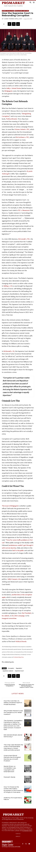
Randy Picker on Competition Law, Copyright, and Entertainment (10, 769)
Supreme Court (19, 670)
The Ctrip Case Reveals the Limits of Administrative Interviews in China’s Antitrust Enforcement (13, 747)
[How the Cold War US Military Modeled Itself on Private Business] (27, 703)
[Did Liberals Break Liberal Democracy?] (27, 737)
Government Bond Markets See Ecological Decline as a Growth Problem (12, 758)
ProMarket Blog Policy (18, 657)
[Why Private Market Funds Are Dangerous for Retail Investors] (27, 713)
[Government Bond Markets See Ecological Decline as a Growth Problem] (27, 757)
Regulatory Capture (22, 10)
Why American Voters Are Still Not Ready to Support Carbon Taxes (26, 686)
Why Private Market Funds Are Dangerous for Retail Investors (13, 712)
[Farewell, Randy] (27, 779)
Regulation (19, 668)
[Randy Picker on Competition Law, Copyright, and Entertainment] (27, 768)
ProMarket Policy (27, 830)
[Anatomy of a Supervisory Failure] (27, 800)
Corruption (11, 668)
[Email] (18, 24)
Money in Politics (8, 10)
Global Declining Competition (10, 685)
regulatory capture (8, 670)
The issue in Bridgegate (10, 506)
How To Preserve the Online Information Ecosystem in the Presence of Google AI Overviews (13, 789)
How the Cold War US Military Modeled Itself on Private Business (13, 702)
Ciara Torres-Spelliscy (13, 19)
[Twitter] (14, 24)
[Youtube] (29, 844)
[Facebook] (9, 24)
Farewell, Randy (9, 777)
